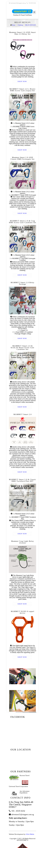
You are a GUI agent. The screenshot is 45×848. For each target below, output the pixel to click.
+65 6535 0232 (32, 3)
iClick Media (30, 834)
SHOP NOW (22, 81)
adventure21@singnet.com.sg (18, 3)
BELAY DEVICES (30, 25)
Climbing (20, 25)
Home (13, 25)
